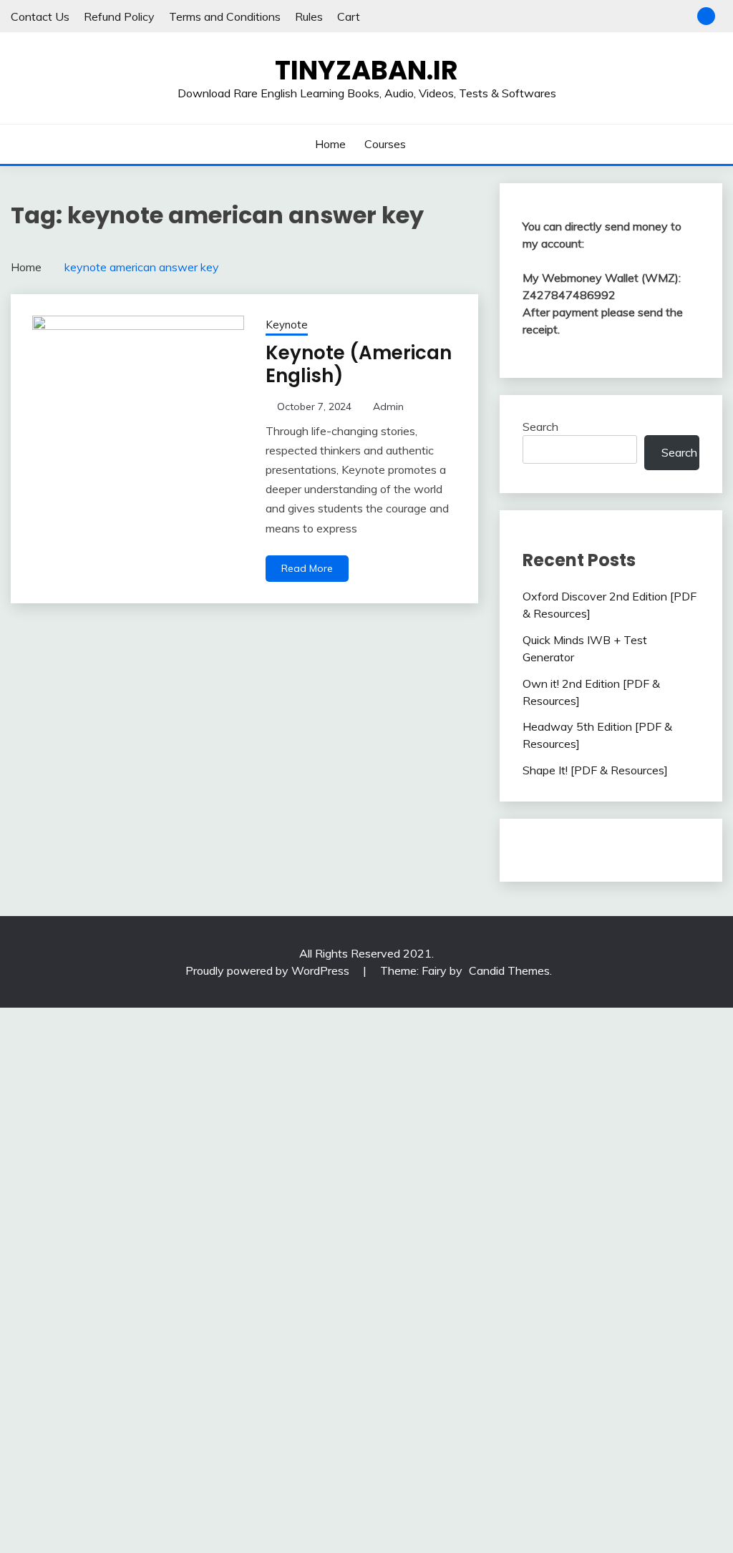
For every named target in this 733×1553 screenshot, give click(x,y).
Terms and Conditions (225, 16)
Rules (309, 16)
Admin (388, 406)
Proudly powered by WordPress (268, 970)
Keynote (287, 324)
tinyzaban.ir (366, 70)
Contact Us (40, 16)
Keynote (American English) (359, 364)
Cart (348, 16)
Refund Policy (119, 16)
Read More (307, 568)
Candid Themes (509, 970)
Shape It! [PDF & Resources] (595, 770)
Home (330, 144)
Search (540, 426)
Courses (385, 144)
